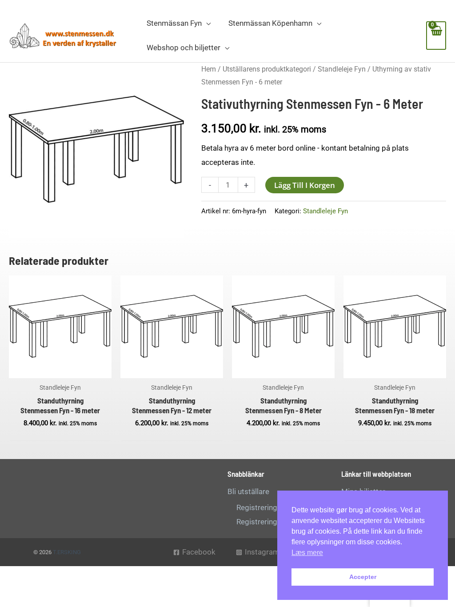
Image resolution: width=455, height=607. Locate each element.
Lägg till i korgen (304, 185)
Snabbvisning (60, 369)
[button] (206, 23)
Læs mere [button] (307, 552)
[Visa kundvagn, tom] (436, 35)
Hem (208, 69)
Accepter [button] (362, 576)
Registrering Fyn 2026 (273, 521)
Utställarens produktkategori (267, 69)
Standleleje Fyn (342, 69)
